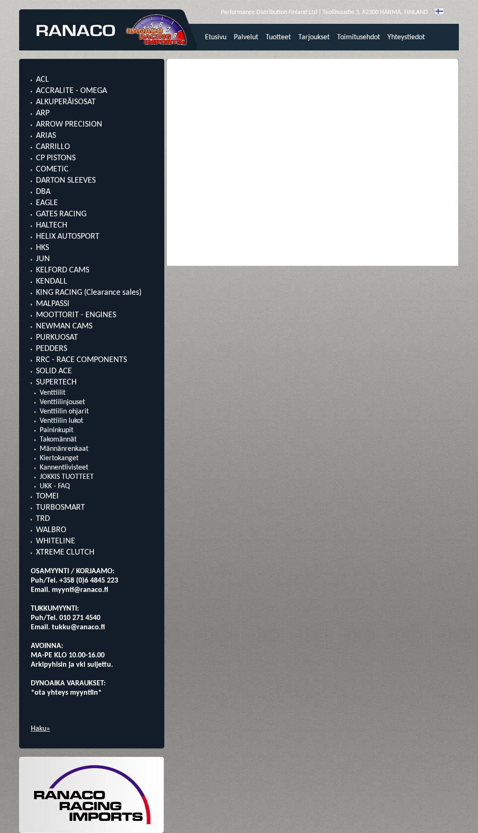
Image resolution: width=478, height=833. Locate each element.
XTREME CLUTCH (65, 552)
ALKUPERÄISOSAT (66, 102)
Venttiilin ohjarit (64, 411)
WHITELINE (55, 541)
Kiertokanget (59, 458)
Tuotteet (278, 37)
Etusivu (215, 37)
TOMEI (47, 496)
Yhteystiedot (406, 37)
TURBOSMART (60, 507)
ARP (42, 113)
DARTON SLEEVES (66, 180)
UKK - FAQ (55, 486)
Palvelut (246, 37)
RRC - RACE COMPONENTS (81, 360)
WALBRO (51, 530)
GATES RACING (61, 214)
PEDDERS (51, 348)
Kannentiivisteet (64, 467)
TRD (43, 518)
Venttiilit (52, 393)
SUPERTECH (56, 382)
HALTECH (51, 225)
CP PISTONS (56, 158)
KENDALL (51, 281)
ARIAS (46, 135)
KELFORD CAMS (62, 270)
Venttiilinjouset (62, 402)
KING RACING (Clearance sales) (88, 292)
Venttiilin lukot (61, 421)
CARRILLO (53, 146)
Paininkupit (56, 430)
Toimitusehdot (358, 37)
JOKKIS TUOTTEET (67, 477)
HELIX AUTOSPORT (67, 236)
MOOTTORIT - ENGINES (76, 315)
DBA (43, 191)
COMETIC (52, 169)
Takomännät (58, 439)
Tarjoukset (314, 37)
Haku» (40, 729)
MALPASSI (53, 303)
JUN (43, 259)
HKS (42, 247)
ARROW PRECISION (69, 124)
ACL (42, 79)
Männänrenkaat (64, 449)
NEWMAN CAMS (64, 326)
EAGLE (47, 203)
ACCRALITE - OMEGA (71, 90)
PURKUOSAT (57, 337)
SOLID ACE (54, 371)
